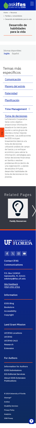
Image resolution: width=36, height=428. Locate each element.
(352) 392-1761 (12, 286)
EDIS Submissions (13, 370)
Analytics (7, 414)
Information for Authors (16, 366)
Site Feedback (11, 284)
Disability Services (11, 406)
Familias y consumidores (13, 16)
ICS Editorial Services (14, 374)
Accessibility (10, 311)
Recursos (13, 13)
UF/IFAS (8, 336)
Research (8, 344)
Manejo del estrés (15, 86)
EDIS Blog (9, 303)
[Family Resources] (18, 208)
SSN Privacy (8, 418)
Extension (9, 348)
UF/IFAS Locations (13, 333)
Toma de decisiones (16, 116)
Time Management (16, 109)
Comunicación (13, 79)
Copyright (9, 314)
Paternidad (11, 93)
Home (5, 13)
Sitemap (7, 398)
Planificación (12, 100)
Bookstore (9, 307)
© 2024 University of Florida (14, 394)
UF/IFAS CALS (11, 340)
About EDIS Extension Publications (15, 379)
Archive (7, 402)
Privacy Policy (9, 410)
